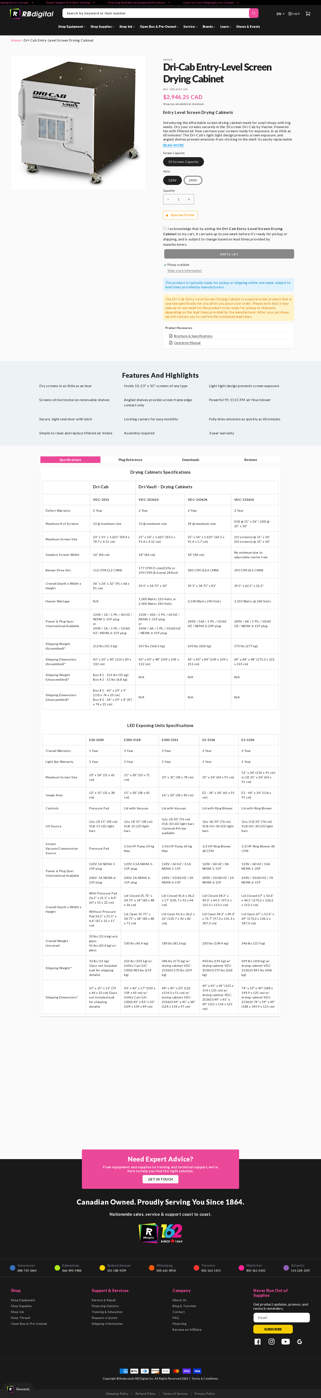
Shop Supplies (21, 1306)
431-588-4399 (116, 1270)
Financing (179, 1323)
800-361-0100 (255, 1270)
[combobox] (160, 13)
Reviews (250, 460)
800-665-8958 (166, 1270)
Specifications (70, 460)
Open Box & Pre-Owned (29, 1323)
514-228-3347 (300, 1270)
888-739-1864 (26, 1270)
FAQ (176, 1318)
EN (281, 14)
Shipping (168, 104)
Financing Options (105, 1306)
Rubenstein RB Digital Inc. (136, 1378)
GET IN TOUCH (160, 1179)
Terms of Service (175, 1393)
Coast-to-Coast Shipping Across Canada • (193, 2)
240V (193, 180)
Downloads (190, 460)
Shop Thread (20, 1318)
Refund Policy (145, 1393)
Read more (173, 145)
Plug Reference (130, 460)
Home (16, 40)
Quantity (169, 190)
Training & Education (107, 1312)
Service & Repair (104, 1300)
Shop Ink (17, 1312)
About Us (180, 1300)
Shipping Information (107, 1323)
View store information (184, 270)
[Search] (254, 13)
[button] (73, 26)
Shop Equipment (23, 1300)
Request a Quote (104, 1318)
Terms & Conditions (205, 1378)
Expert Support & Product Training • (53, 2)
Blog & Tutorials (185, 1306)
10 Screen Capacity (183, 161)
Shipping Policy (117, 1393)
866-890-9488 (71, 1270)
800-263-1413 (210, 1270)
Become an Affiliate (187, 1329)
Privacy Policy (205, 1393)
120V (172, 180)
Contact (179, 1312)
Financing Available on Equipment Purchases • (121, 2)
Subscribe (273, 1329)
